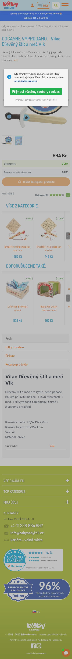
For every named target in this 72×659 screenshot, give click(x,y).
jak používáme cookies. (25, 80)
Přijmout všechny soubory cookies (36, 91)
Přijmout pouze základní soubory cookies (36, 99)
